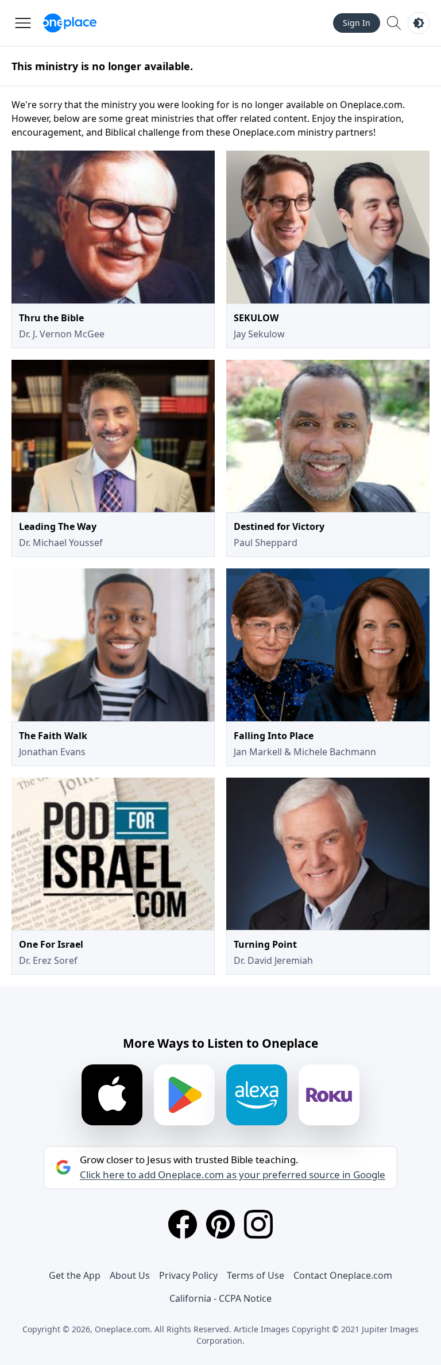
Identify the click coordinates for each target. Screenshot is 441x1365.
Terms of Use (255, 1275)
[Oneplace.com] (69, 23)
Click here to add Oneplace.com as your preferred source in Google (232, 1174)
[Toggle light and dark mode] (419, 23)
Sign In (356, 22)
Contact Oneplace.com (342, 1275)
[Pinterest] (220, 1224)
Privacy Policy (188, 1275)
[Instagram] (258, 1224)
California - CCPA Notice (220, 1298)
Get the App (74, 1275)
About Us (130, 1275)
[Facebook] (182, 1224)
